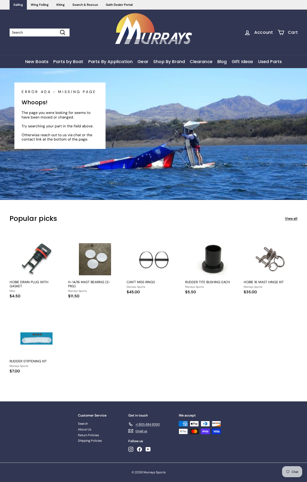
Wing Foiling (40, 5)
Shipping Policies (90, 441)
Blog (222, 62)
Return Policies (88, 435)
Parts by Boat (68, 62)
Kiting (60, 5)
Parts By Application (110, 62)
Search (83, 424)
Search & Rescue (85, 5)
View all (291, 219)
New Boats (37, 62)
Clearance (201, 62)
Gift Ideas (242, 62)
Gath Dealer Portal (119, 5)
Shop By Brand (169, 62)
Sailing (18, 5)
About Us (84, 429)
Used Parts (270, 62)
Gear (142, 62)
